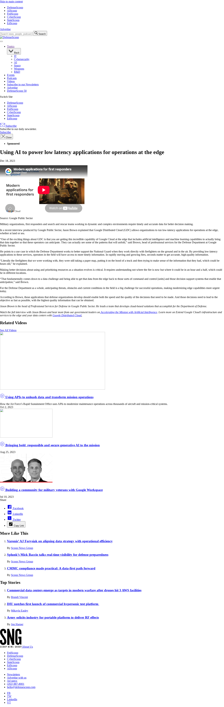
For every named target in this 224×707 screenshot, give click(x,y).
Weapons (19, 68)
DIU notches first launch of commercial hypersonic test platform (53, 604)
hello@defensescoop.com (21, 687)
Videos (11, 81)
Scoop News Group (22, 547)
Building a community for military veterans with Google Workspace (54, 490)
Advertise (5, 29)
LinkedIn (12, 699)
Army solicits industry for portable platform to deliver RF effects (53, 617)
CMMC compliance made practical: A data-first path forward (51, 568)
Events (11, 75)
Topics (10, 46)
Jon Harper (17, 624)
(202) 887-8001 (15, 683)
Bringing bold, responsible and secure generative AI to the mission (52, 445)
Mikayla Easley (19, 610)
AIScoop (12, 10)
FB (8, 693)
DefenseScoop (15, 7)
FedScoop (12, 13)
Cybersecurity (21, 59)
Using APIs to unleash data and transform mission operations (49, 397)
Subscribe (11, 125)
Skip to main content (11, 1)
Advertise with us (16, 677)
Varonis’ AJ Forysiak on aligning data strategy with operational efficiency (60, 541)
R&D (17, 71)
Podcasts (12, 78)
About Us (27, 646)
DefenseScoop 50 (17, 90)
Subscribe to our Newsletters (23, 84)
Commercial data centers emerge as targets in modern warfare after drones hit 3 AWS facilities (74, 590)
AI (15, 62)
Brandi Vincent (19, 597)
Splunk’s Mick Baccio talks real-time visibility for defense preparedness (57, 554)
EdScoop (12, 23)
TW (9, 696)
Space (17, 65)
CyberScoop (14, 16)
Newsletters (13, 674)
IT (15, 56)
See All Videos (8, 330)
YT (9, 702)
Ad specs (12, 680)
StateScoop (13, 20)
